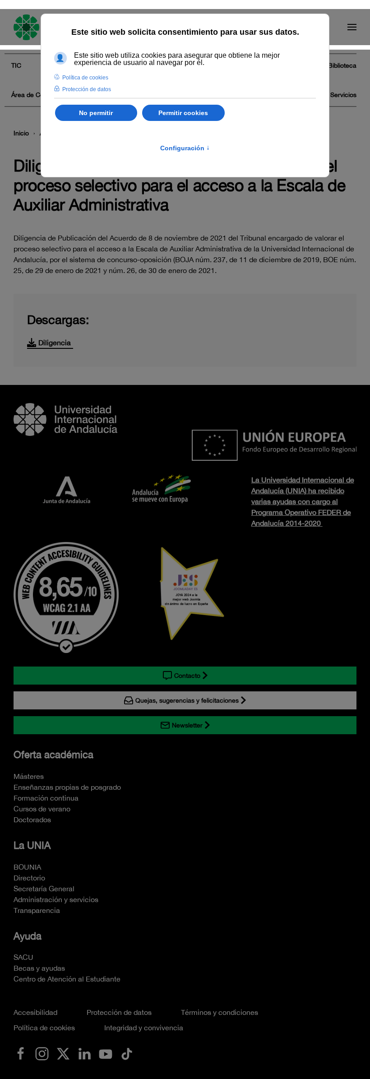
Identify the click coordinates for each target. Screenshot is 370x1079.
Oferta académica (53, 754)
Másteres (29, 776)
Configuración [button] (185, 148)
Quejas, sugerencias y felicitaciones (187, 700)
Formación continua (46, 798)
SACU (23, 957)
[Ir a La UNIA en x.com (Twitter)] (63, 1053)
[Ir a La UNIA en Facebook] (21, 1053)
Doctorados (32, 819)
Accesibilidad (35, 1012)
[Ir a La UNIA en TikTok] (127, 1053)
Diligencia (54, 342)
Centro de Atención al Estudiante (67, 979)
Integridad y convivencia (143, 1027)
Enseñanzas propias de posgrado (67, 787)
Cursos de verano (42, 809)
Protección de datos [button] (86, 89)
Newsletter (187, 725)
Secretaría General (44, 889)
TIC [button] (16, 65)
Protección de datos (119, 1012)
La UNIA (32, 845)
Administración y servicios (56, 899)
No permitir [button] (96, 112)
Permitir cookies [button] (183, 112)
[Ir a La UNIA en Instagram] (42, 1053)
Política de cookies (44, 1027)
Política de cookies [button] (85, 77)
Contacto (187, 675)
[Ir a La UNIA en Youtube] (105, 1053)
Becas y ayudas (39, 968)
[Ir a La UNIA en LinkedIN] (84, 1053)
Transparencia (37, 910)
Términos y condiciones (219, 1012)
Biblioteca (342, 65)
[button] (351, 27)
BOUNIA (27, 867)
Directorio (29, 878)
